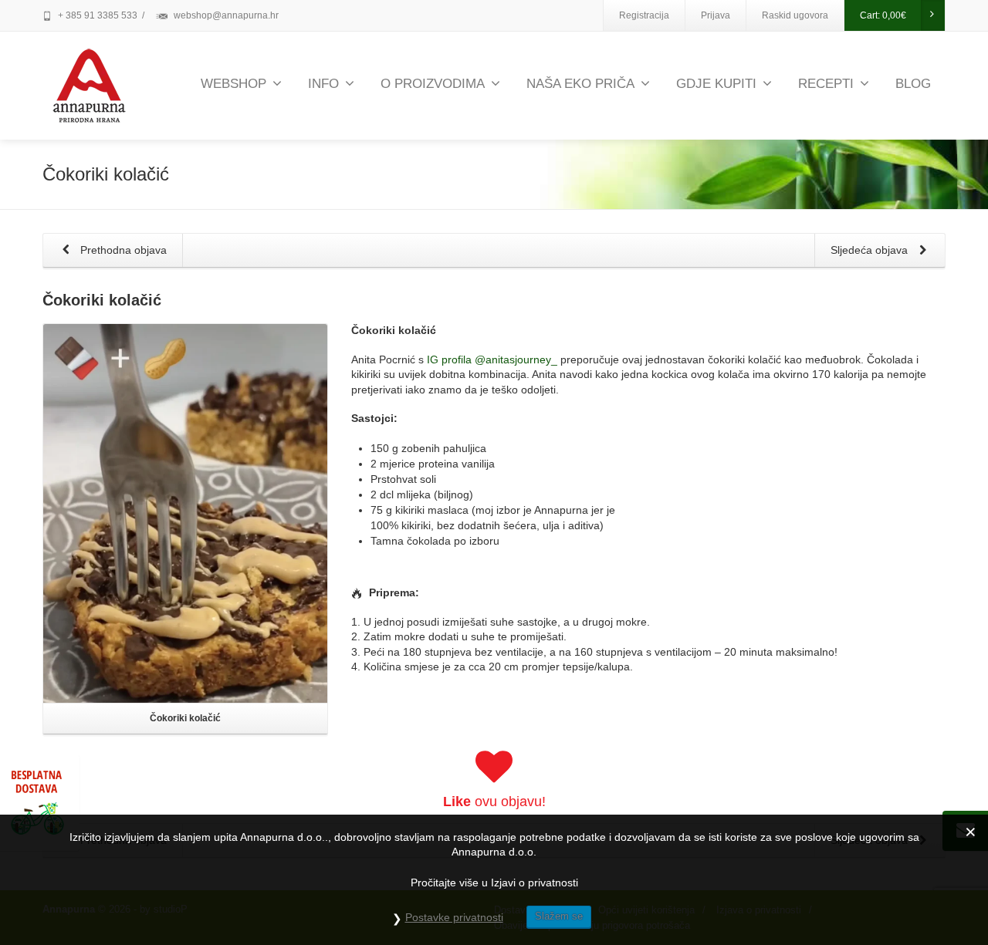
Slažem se (559, 916)
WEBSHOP (233, 83)
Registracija (644, 15)
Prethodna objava (122, 250)
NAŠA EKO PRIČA (580, 83)
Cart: (883, 15)
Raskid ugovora (795, 15)
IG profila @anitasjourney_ (492, 359)
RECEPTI (826, 83)
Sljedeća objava (871, 250)
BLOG (913, 83)
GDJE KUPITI (716, 83)
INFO (323, 83)
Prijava (715, 15)
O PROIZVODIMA (433, 83)
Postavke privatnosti (454, 917)
